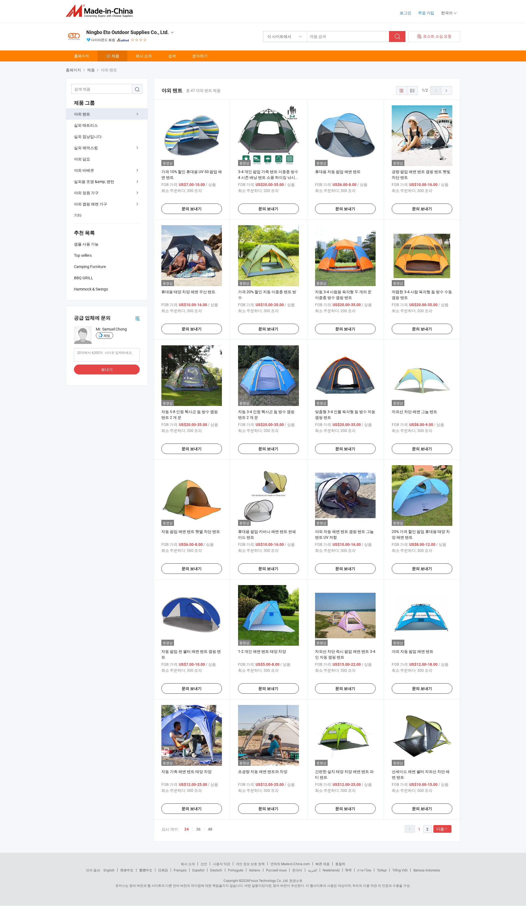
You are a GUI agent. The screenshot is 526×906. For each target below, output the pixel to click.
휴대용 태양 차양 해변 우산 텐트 (188, 291)
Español (198, 870)
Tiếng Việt (400, 870)
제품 (115, 55)
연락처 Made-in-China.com (290, 864)
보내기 (107, 369)
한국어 (297, 870)
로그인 (405, 12)
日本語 (163, 870)
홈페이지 (81, 55)
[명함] (137, 318)
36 (198, 829)
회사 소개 (144, 55)
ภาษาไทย (364, 870)
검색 (172, 55)
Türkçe (382, 870)
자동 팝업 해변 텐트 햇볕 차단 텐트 (190, 531)
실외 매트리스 (86, 125)
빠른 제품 (323, 864)
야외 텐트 (82, 114)
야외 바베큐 (84, 170)
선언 (204, 864)
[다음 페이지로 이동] (446, 90)
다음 (440, 828)
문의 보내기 (192, 209)
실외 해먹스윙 (86, 147)
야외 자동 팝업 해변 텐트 (412, 651)
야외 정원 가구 (86, 192)
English (109, 870)
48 (210, 829)
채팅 (107, 335)
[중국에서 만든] (101, 10)
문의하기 (200, 55)
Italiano (254, 870)
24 (186, 829)
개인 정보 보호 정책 (250, 864)
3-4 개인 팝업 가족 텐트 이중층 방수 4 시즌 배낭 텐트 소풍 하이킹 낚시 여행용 (268, 177)
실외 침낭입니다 (88, 136)
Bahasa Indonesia (426, 870)
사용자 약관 (221, 864)
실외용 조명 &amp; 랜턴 (94, 181)
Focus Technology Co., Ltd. (268, 880)
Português (235, 870)
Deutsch (216, 870)
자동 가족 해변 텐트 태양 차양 (186, 771)
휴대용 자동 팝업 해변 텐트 (338, 171)
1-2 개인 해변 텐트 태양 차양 (262, 651)
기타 (78, 215)
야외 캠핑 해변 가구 (90, 204)
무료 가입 (426, 12)
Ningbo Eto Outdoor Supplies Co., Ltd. (127, 32)
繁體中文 (145, 870)
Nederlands (331, 870)
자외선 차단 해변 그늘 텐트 (414, 411)
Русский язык (276, 870)
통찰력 (340, 864)
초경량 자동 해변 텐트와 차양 (262, 771)
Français (180, 870)
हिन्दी (348, 870)
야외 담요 (82, 159)
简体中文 (126, 870)
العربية (312, 870)
